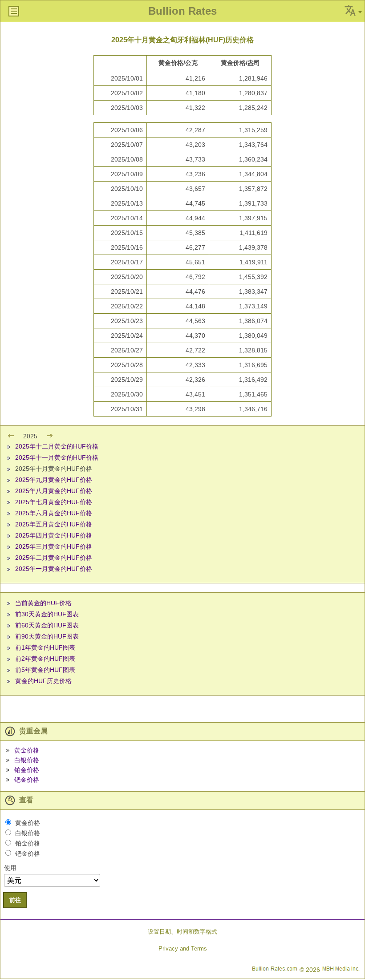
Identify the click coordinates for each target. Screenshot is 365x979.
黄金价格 (26, 750)
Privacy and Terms (182, 948)
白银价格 (26, 760)
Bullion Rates (182, 11)
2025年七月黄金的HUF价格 (53, 502)
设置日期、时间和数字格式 (182, 931)
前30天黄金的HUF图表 (47, 614)
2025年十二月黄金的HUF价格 (56, 446)
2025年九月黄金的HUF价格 (53, 479)
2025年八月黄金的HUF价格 (53, 490)
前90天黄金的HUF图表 (47, 636)
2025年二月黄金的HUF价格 (53, 557)
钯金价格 (26, 779)
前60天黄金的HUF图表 (47, 625)
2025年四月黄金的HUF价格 (53, 535)
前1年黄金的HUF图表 (45, 647)
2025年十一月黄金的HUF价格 (56, 457)
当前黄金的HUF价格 (43, 603)
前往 (15, 900)
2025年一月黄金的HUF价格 (53, 568)
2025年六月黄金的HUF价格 (53, 513)
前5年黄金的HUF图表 (45, 669)
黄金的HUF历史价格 (43, 680)
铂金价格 (26, 769)
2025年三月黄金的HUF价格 (53, 546)
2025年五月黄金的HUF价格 (53, 524)
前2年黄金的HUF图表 (45, 658)
